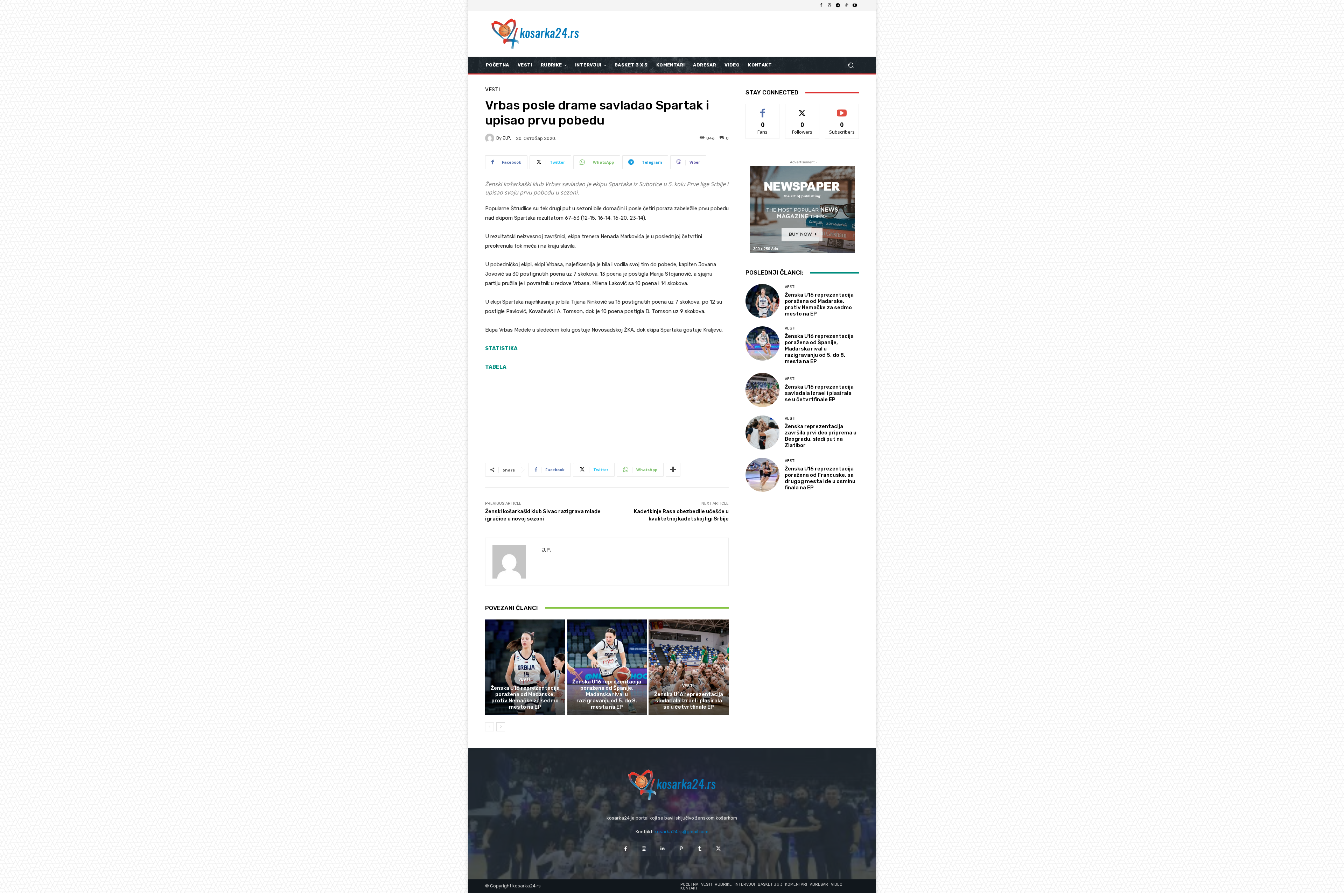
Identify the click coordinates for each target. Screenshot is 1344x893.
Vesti (492, 89)
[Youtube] (854, 5)
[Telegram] (838, 5)
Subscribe (842, 109)
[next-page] (500, 726)
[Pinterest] (681, 849)
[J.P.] (490, 138)
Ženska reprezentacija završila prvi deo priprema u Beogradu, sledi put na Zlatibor (820, 435)
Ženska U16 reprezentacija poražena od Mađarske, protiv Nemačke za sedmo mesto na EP (525, 697)
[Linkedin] (663, 849)
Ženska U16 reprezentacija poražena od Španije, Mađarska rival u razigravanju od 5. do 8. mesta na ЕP (606, 694)
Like (763, 109)
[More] (673, 470)
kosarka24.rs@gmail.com (681, 831)
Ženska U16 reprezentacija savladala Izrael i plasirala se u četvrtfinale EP (688, 700)
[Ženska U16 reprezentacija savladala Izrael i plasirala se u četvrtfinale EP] (689, 667)
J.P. (507, 138)
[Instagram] (829, 5)
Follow (802, 109)
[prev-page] (489, 726)
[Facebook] (821, 5)
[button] (850, 65)
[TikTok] (846, 5)
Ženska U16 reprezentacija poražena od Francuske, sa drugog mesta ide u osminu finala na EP (820, 478)
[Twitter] (718, 849)
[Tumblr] (700, 849)
